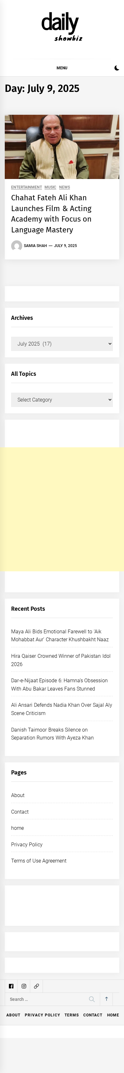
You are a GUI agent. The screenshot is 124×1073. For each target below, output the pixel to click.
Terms (72, 1015)
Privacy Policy (27, 845)
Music (50, 187)
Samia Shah (35, 246)
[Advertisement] (62, 509)
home (17, 828)
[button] (116, 69)
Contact (20, 812)
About (17, 795)
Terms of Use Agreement (38, 861)
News (64, 187)
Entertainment (26, 187)
